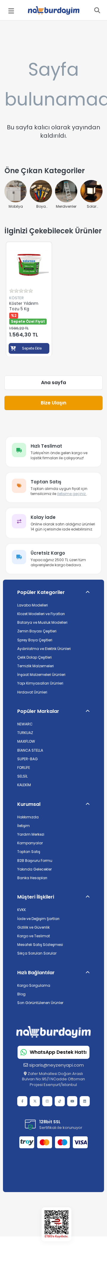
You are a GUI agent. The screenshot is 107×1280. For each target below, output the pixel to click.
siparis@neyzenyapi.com (56, 1065)
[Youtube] (72, 1101)
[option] (29, 299)
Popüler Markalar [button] (38, 711)
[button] (53, 897)
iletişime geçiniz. (71, 493)
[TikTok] (60, 1101)
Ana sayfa (53, 382)
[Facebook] (22, 1101)
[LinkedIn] (85, 1101)
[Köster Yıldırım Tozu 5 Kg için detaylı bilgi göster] (29, 265)
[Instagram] (47, 1101)
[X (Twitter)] (35, 1101)
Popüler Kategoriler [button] (41, 592)
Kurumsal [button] (28, 804)
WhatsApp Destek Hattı (58, 1052)
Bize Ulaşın (53, 402)
